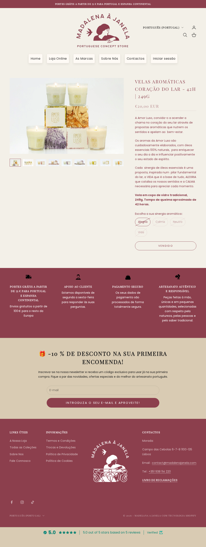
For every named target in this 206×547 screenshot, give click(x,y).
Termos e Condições (60, 441)
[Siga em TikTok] (33, 502)
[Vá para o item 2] (28, 163)
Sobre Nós (109, 58)
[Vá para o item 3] (41, 163)
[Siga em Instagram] (22, 502)
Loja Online (58, 58)
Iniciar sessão (164, 58)
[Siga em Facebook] (12, 502)
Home (35, 58)
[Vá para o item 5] (66, 163)
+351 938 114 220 (160, 471)
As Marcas (84, 58)
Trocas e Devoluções (61, 447)
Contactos (136, 58)
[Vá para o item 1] (15, 163)
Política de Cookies (59, 461)
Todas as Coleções (23, 447)
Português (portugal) (161, 27)
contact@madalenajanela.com (174, 463)
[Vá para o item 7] (92, 163)
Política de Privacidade (62, 454)
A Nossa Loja (18, 441)
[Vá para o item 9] (118, 163)
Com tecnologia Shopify (179, 515)
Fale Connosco (20, 461)
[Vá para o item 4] (54, 163)
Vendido (165, 246)
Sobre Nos (17, 454)
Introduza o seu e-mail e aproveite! (103, 403)
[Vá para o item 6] (79, 163)
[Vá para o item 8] (105, 163)
